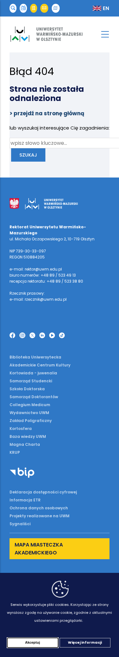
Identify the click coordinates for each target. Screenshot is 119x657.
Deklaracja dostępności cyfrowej (43, 492)
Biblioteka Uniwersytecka (35, 357)
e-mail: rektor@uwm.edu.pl (36, 269)
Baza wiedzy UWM (28, 436)
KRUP (15, 452)
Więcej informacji (85, 642)
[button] (13, 8)
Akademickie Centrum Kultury (40, 365)
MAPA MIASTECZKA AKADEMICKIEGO (39, 548)
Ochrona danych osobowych (39, 508)
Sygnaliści (20, 523)
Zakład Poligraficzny (31, 420)
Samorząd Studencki (31, 381)
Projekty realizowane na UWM (39, 516)
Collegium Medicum (30, 404)
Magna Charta (25, 444)
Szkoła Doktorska (27, 389)
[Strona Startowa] (59, 34)
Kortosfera (21, 428)
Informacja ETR (25, 500)
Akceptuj (32, 642)
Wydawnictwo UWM (29, 412)
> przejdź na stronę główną (47, 113)
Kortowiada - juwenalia (33, 373)
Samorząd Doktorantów (34, 396)
